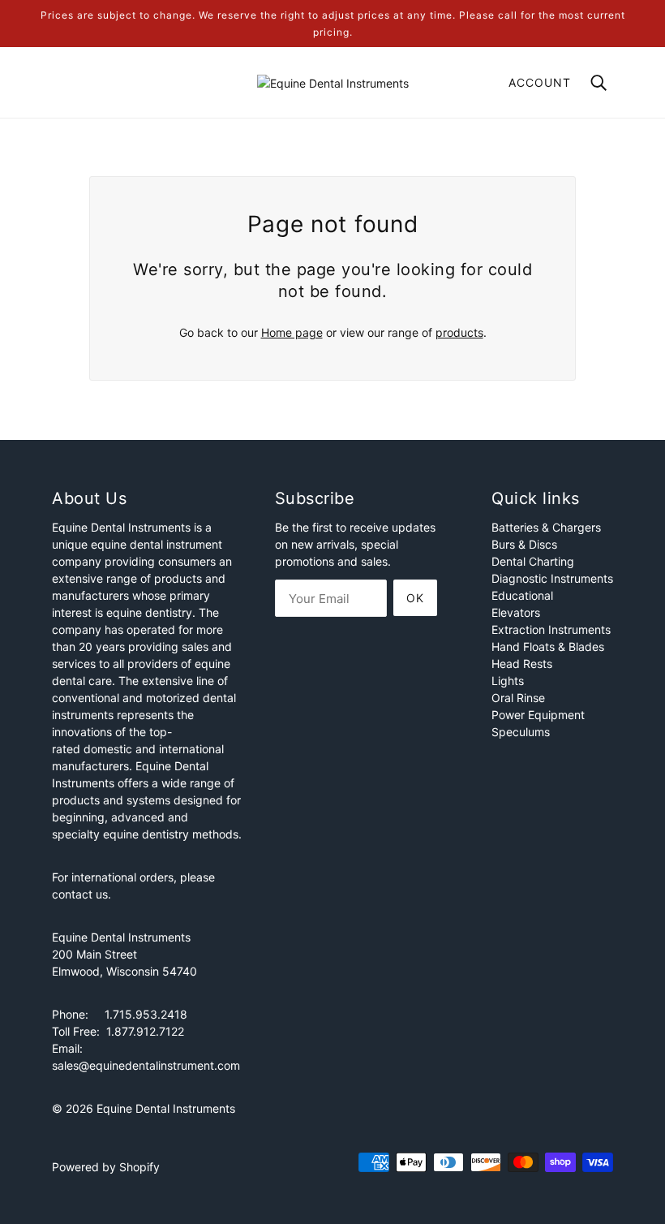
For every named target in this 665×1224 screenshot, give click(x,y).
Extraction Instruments (551, 629)
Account (539, 82)
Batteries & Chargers (546, 527)
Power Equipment (538, 715)
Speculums (520, 732)
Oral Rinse (518, 698)
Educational (522, 595)
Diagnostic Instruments (552, 578)
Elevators (515, 612)
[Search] (598, 81)
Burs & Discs (524, 544)
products (459, 332)
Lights (507, 680)
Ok (415, 598)
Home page (292, 332)
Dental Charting (532, 561)
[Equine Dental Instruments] (333, 81)
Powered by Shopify (106, 1167)
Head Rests (521, 663)
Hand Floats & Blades (547, 646)
